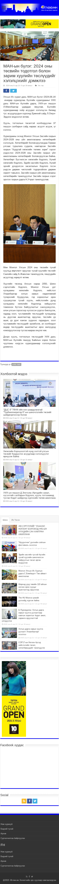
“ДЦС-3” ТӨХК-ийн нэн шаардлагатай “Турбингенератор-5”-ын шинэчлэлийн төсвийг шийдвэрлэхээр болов (27, 412)
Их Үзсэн (15, 520)
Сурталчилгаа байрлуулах (13, 838)
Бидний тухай (7, 829)
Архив (3, 833)
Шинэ (5, 520)
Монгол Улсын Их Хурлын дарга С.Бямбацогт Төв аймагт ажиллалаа (32, 573)
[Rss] (24, 801)
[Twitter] (35, 801)
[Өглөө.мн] (29, 7)
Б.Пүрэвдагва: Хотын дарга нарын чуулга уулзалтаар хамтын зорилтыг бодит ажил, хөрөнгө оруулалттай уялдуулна (24, 615)
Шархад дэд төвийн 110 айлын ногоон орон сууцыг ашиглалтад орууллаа (32, 587)
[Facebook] (29, 801)
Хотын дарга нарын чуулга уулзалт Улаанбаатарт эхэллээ (30, 631)
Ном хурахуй (6, 824)
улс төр (16, 364)
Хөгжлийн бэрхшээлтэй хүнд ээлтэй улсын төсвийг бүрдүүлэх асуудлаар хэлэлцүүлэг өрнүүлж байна (26, 454)
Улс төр (41, 85)
